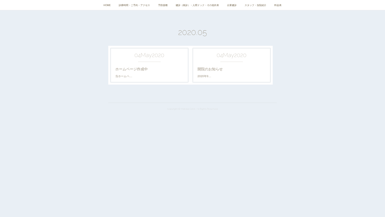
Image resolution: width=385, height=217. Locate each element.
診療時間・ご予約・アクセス (134, 5)
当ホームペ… (123, 76)
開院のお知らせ (210, 68)
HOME (107, 5)
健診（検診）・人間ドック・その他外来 (197, 5)
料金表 (278, 5)
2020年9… (204, 76)
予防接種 (163, 5)
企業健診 (232, 5)
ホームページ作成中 (131, 68)
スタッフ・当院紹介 (255, 5)
